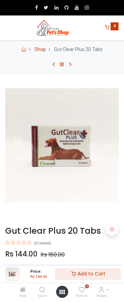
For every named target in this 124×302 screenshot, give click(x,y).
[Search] (42, 290)
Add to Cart (90, 273)
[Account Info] (101, 290)
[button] (112, 229)
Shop (40, 49)
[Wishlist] (82, 290)
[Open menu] (62, 292)
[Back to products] (62, 64)
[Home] (23, 290)
